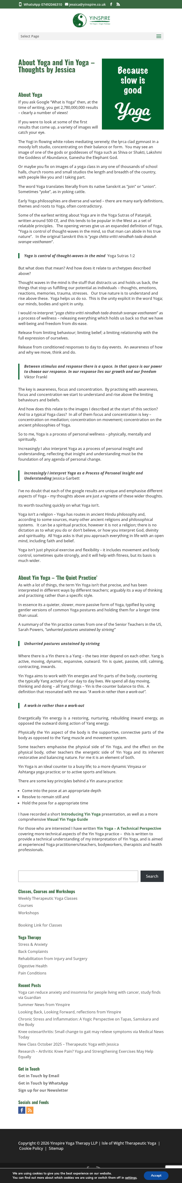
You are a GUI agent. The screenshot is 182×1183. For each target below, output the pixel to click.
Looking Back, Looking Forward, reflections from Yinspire (69, 1012)
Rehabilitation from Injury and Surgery (52, 958)
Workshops (28, 912)
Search (152, 876)
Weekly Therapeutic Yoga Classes (47, 898)
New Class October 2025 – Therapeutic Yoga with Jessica (68, 1044)
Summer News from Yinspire (44, 1004)
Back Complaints (33, 951)
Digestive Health (32, 966)
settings (130, 1178)
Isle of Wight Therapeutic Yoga (129, 1143)
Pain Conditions (32, 973)
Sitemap (56, 1148)
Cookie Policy (31, 1148)
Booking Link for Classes (40, 925)
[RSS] (118, 4)
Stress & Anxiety (32, 944)
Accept (156, 1175)
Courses (25, 905)
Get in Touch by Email (38, 1075)
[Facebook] (111, 4)
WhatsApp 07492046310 (44, 4)
